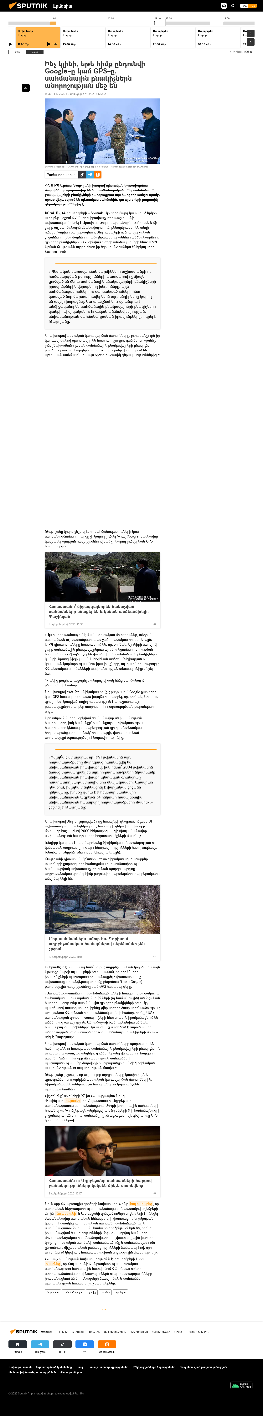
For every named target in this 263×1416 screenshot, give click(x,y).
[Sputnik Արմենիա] (29, 10)
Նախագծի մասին (20, 1367)
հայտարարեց (141, 1203)
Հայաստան (53, 1292)
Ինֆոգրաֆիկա (139, 1332)
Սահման (105, 1292)
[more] (154, 624)
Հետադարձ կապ (71, 1372)
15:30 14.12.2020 (55, 94)
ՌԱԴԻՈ (178, 1332)
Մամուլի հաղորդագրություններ (108, 1367)
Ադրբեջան (120, 1292)
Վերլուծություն (114, 1332)
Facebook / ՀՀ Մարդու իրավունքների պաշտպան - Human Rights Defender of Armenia (102, 166)
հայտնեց (72, 1100)
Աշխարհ (94, 1332)
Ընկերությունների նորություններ (154, 1367)
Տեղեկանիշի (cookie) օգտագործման (32, 1372)
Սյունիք (92, 1292)
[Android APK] (241, 1386)
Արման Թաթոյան (73, 1292)
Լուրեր (22, 35)
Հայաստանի (66, 1213)
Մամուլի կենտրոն (197, 1332)
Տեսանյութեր (161, 1332)
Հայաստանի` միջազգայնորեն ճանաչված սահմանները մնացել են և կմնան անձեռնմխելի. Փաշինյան (99, 611)
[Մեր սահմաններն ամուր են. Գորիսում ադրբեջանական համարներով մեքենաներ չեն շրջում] (102, 909)
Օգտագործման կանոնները (54, 1367)
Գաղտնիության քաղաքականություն (203, 1367)
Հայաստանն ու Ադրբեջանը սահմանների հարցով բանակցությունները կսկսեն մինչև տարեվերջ (100, 1183)
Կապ (79, 1367)
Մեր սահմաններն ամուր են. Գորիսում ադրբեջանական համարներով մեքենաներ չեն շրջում (97, 943)
